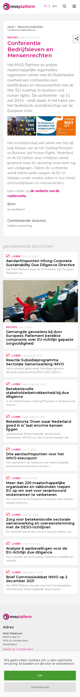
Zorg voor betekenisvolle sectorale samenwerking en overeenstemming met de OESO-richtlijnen (40, 523)
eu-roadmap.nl (16, 209)
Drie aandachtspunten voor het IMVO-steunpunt (35, 456)
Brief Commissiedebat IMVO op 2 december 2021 (36, 579)
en (55, 6)
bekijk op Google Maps (18, 649)
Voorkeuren (40, 687)
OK (40, 675)
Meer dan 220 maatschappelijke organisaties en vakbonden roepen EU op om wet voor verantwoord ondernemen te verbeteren (38, 489)
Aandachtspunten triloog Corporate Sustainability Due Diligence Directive (40, 263)
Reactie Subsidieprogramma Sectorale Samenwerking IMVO (35, 362)
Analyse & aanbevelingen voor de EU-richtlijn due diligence (36, 550)
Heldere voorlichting (19, 226)
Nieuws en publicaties (30, 26)
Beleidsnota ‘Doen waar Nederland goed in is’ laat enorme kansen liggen (38, 425)
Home (10, 26)
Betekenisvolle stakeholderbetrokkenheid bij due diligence (37, 393)
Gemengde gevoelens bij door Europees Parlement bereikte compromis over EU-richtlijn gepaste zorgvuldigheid (39, 338)
